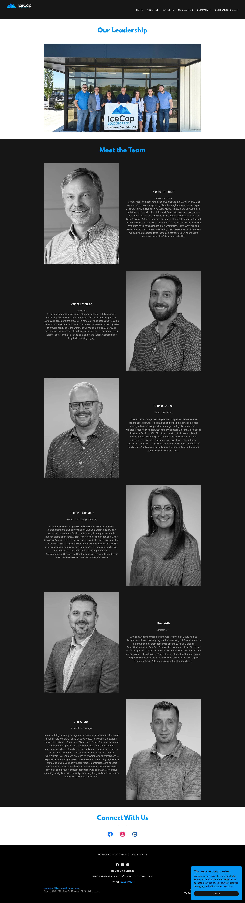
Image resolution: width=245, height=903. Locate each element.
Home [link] (139, 10)
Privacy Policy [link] (137, 855)
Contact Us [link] (185, 10)
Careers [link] (168, 10)
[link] (18, 9)
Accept (216, 894)
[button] (204, 10)
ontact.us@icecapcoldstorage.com (62, 888)
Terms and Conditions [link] (112, 855)
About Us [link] (153, 10)
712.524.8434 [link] (126, 882)
